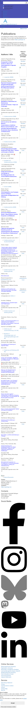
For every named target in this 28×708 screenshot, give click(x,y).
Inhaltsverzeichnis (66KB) (10, 207)
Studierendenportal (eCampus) (8, 672)
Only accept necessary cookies (8, 706)
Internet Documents (8, 477)
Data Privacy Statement (6, 682)
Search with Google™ (8, 6)
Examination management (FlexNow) (10, 669)
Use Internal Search (8, 8)
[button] (3, 25)
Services (5, 13)
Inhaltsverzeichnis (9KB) (10, 141)
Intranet (3, 687)
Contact (3, 684)
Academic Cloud (9, 674)
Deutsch (24, 28)
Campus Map (4, 688)
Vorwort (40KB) (7, 186)
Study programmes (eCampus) (8, 666)
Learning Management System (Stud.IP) (10, 671)
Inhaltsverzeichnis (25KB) (10, 116)
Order (23, 150)
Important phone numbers (7, 685)
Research (5, 11)
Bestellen (23, 61)
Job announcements (6, 675)
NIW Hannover (23, 328)
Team (4, 16)
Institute (5, 14)
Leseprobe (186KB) (8, 77)
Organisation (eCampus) (7, 668)
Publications (6, 17)
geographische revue (6, 279)
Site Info (3, 690)
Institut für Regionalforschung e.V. (9, 24)
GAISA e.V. (12, 296)
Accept (13, 703)
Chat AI (3, 674)
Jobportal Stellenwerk (6, 677)
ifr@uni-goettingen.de (20, 39)
